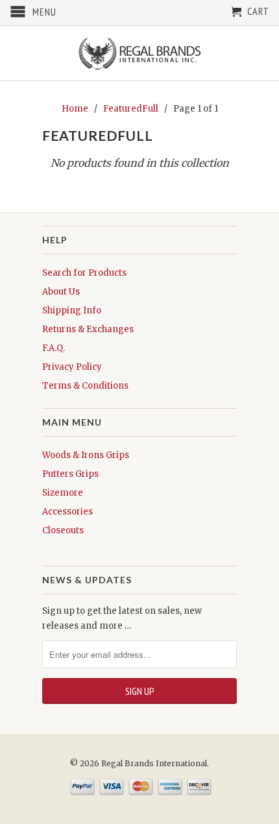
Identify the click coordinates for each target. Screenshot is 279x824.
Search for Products (84, 272)
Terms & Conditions (85, 385)
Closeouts (63, 530)
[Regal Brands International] (139, 53)
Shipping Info (71, 310)
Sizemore (62, 492)
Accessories (67, 511)
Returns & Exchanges (88, 329)
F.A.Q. (53, 348)
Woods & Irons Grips (85, 455)
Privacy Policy (72, 366)
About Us (61, 291)
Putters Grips (70, 473)
